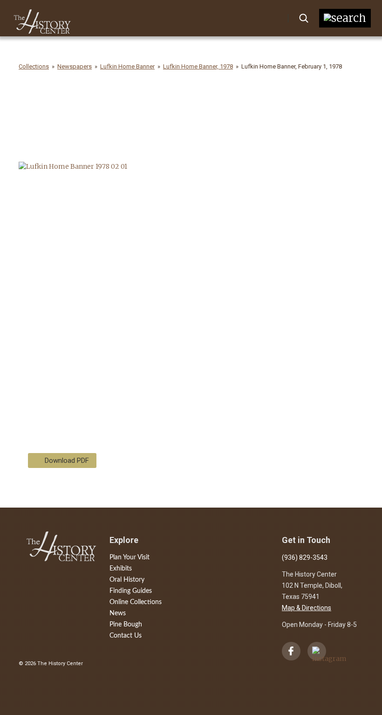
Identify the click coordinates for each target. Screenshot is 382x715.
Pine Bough (125, 624)
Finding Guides (130, 591)
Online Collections (135, 602)
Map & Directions (306, 608)
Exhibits (120, 568)
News (117, 613)
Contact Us (125, 635)
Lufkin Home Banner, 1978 (198, 66)
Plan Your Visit (129, 557)
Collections (34, 66)
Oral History (126, 580)
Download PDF (67, 460)
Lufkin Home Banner (127, 66)
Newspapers (74, 66)
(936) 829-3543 (304, 557)
